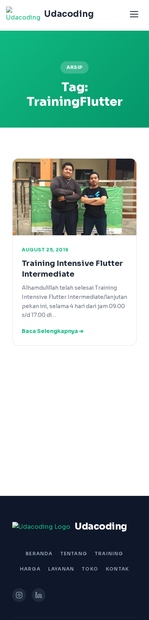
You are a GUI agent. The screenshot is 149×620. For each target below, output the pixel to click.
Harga (30, 569)
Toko (90, 569)
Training (109, 553)
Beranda (39, 553)
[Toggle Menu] (134, 14)
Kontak (117, 569)
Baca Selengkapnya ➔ (53, 331)
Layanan (61, 569)
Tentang (73, 553)
